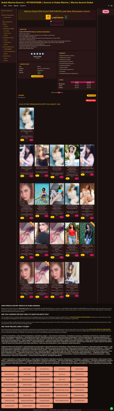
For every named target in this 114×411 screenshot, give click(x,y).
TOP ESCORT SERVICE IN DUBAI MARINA (80, 317)
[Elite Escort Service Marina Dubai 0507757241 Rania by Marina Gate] (72, 233)
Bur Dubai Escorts (44, 369)
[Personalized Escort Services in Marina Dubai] (87, 155)
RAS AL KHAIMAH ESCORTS (62, 400)
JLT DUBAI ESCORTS (44, 384)
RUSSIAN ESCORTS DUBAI (27, 400)
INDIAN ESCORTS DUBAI (62, 395)
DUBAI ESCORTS (27, 395)
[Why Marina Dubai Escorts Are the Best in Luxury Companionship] (42, 233)
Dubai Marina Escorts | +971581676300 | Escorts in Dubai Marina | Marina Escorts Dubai (47, 2)
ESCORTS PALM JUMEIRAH (27, 390)
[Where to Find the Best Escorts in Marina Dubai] (42, 155)
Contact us (23, 5)
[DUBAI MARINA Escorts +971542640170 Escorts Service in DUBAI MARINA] (57, 233)
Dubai (5, 40)
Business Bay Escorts (27, 379)
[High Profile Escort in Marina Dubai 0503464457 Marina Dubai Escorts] (72, 155)
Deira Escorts (62, 369)
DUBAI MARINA (8, 49)
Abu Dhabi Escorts (79, 374)
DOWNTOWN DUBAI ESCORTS (62, 390)
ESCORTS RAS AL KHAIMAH (62, 384)
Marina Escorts (7, 56)
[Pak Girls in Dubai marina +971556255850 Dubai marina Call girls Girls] (57, 273)
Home (5, 5)
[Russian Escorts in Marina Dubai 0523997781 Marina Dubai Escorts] (42, 194)
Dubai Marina (7, 42)
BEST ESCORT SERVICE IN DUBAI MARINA (100, 329)
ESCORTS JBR (10, 390)
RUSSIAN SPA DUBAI (10, 400)
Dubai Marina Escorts (8, 37)
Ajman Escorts (62, 379)
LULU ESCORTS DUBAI (79, 384)
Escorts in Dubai (79, 369)
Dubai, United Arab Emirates (7, 23)
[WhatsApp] (31, 140)
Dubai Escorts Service (10, 374)
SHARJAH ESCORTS (27, 384)
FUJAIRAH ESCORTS (79, 390)
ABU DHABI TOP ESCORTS (10, 384)
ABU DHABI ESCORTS (79, 400)
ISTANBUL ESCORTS (27, 406)
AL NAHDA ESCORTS (44, 400)
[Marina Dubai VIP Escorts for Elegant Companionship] (57, 155)
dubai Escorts (62, 374)
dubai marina (7, 17)
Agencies (16, 5)
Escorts (10, 5)
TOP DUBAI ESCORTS (44, 406)
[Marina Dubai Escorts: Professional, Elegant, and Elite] (27, 155)
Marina (34, 31)
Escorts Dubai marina (9, 51)
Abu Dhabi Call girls (44, 374)
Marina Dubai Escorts (8, 47)
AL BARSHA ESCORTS (44, 390)
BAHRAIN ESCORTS (9, 406)
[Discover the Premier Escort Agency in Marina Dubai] (27, 118)
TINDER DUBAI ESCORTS (44, 395)
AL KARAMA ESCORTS (10, 395)
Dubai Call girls (27, 374)
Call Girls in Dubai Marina (43, 31)
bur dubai (6, 31)
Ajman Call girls (27, 369)
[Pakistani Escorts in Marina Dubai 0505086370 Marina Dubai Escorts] (57, 194)
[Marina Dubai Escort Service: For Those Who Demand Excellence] (72, 194)
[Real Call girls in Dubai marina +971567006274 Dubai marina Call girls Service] (72, 273)
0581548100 (58, 17)
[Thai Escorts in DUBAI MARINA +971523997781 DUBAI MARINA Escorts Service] (87, 194)
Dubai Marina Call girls (8, 28)
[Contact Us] (111, 5)
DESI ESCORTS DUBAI (79, 395)
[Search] (109, 5)
